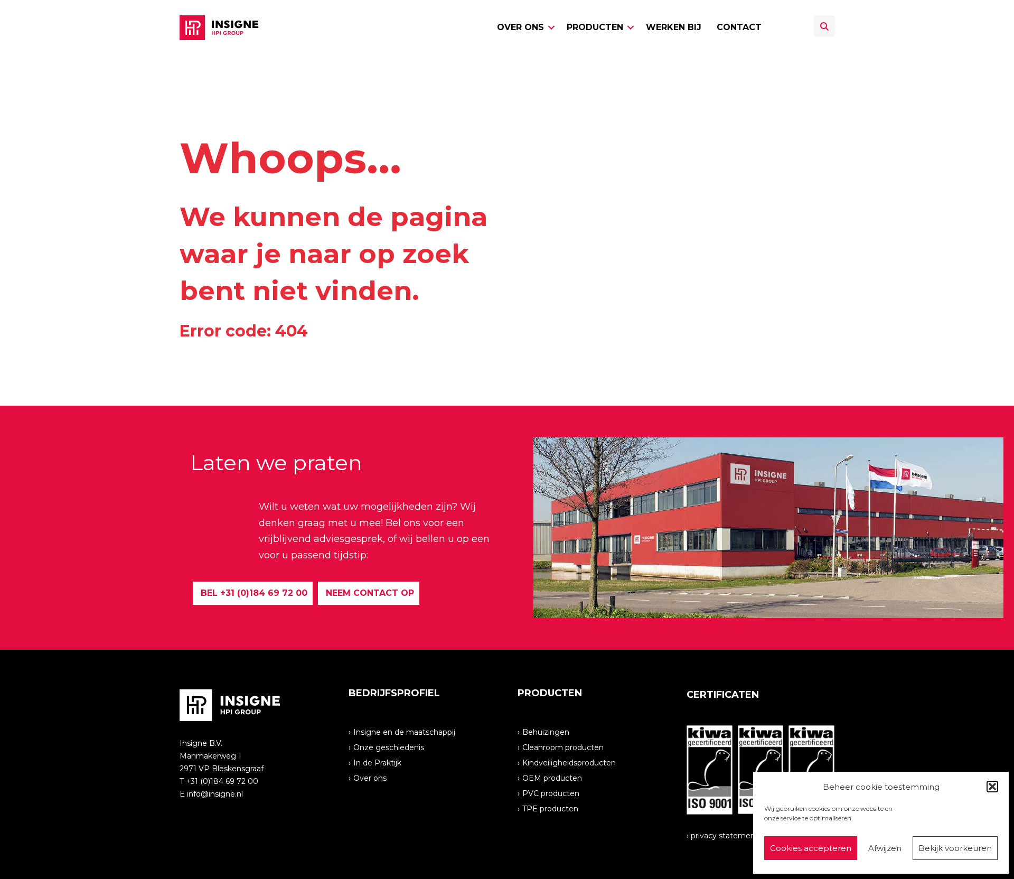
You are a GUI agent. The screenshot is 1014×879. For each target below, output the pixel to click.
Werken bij (673, 27)
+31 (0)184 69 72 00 (222, 781)
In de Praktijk (377, 762)
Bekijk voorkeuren (955, 848)
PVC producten (550, 793)
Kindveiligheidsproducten (569, 762)
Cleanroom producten (563, 747)
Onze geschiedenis (388, 747)
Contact (739, 27)
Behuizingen (545, 731)
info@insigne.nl (215, 794)
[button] (992, 786)
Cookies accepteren (810, 848)
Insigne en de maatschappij (404, 731)
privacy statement (724, 835)
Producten (595, 27)
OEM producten (552, 777)
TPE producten (550, 808)
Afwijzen (885, 848)
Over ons (520, 27)
